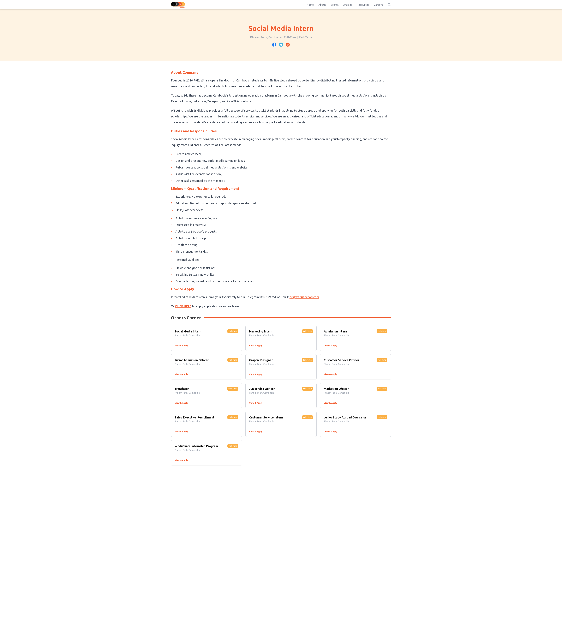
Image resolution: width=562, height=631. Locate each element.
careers (378, 4)
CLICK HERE (183, 306)
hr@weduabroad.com (304, 297)
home (310, 4)
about (322, 4)
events (334, 4)
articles (347, 4)
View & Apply (181, 345)
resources (363, 4)
